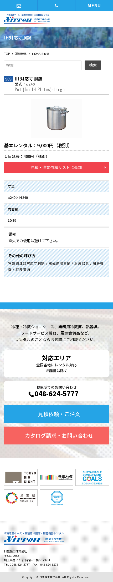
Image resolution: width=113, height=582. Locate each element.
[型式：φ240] (56, 119)
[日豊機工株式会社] (45, 19)
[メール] (18, 5)
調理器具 (21, 53)
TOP (7, 53)
